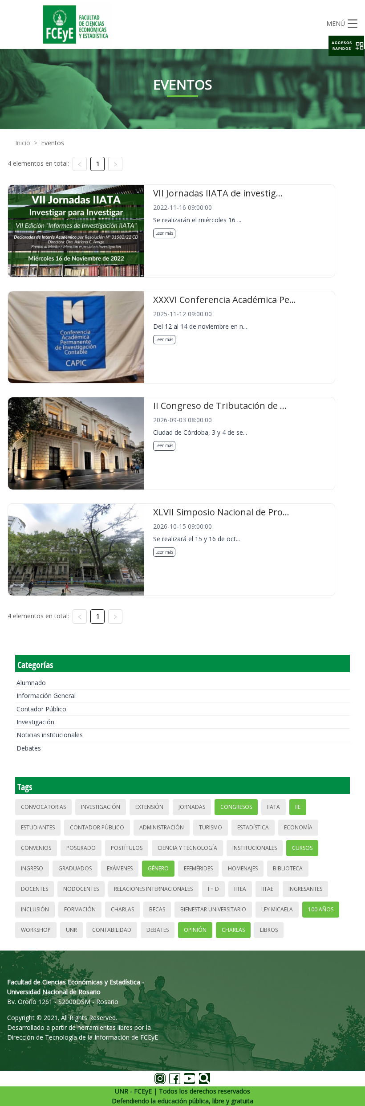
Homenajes (243, 868)
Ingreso (32, 868)
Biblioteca (288, 868)
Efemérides (198, 868)
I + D (213, 889)
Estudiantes (38, 827)
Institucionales (254, 848)
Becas (157, 909)
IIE (297, 807)
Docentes (34, 889)
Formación (80, 909)
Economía (298, 827)
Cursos (302, 848)
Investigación (35, 722)
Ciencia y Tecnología (187, 848)
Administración (161, 827)
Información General (46, 695)
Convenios (36, 848)
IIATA (273, 807)
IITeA (240, 889)
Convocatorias (43, 807)
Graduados (75, 868)
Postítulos (126, 848)
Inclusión (35, 909)
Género (158, 868)
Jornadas (191, 807)
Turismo (210, 827)
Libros (269, 930)
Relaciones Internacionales (153, 889)
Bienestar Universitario (213, 909)
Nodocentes (81, 889)
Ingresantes (305, 889)
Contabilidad (111, 930)
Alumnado (31, 682)
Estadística (253, 827)
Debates (28, 748)
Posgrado (81, 848)
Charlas (122, 909)
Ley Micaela (277, 909)
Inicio (22, 143)
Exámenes (120, 868)
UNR (71, 930)
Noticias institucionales (49, 735)
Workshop (36, 930)
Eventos (52, 143)
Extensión (149, 807)
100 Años (320, 909)
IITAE (267, 889)
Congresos (236, 807)
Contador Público (41, 709)
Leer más (164, 233)
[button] (346, 46)
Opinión (195, 930)
